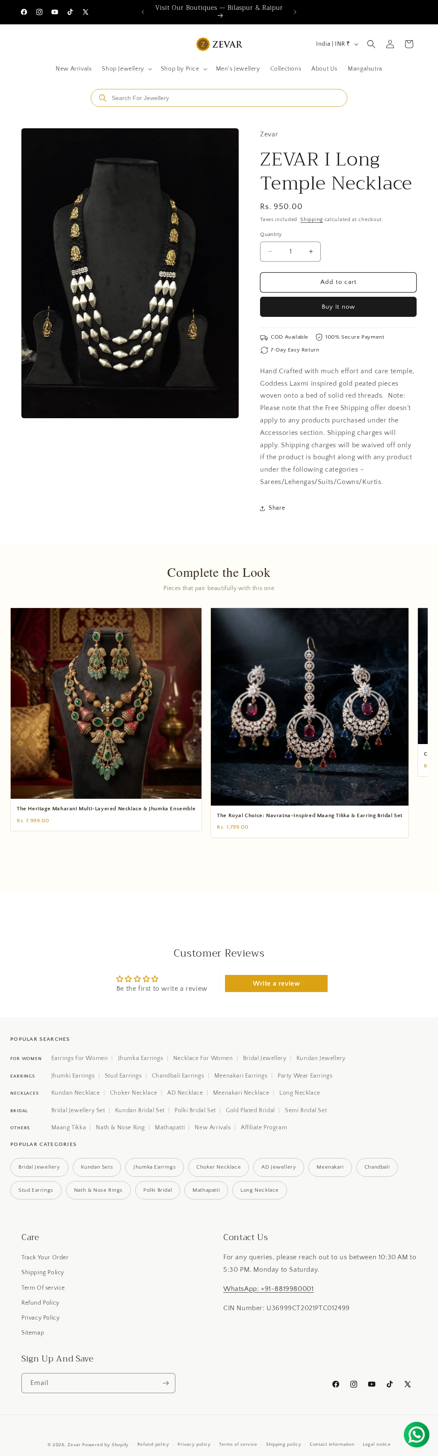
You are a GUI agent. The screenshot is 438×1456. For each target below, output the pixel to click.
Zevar (74, 1444)
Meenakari (330, 1167)
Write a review (276, 983)
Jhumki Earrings (73, 1075)
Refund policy (153, 1444)
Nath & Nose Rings (98, 1190)
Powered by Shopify (105, 1444)
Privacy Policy (40, 1317)
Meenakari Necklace (241, 1093)
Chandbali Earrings (178, 1075)
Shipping (311, 219)
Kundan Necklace (75, 1093)
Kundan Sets (97, 1167)
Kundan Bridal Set (140, 1110)
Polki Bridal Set (195, 1110)
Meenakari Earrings (241, 1075)
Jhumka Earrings (140, 1058)
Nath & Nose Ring (120, 1127)
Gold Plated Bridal (250, 1110)
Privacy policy (194, 1444)
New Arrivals (213, 1127)
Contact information (332, 1444)
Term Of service (43, 1288)
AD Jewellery (278, 1167)
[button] (126, 69)
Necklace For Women (203, 1058)
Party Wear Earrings (305, 1075)
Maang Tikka (68, 1127)
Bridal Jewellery (265, 1058)
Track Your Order (45, 1257)
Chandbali (377, 1167)
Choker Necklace (133, 1093)
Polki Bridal (157, 1190)
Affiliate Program (264, 1127)
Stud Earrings (123, 1075)
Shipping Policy (42, 1272)
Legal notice (377, 1444)
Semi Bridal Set (306, 1110)
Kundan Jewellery (321, 1058)
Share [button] (277, 508)
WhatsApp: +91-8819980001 (268, 1289)
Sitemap (32, 1332)
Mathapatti (170, 1127)
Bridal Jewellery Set (78, 1110)
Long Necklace (299, 1093)
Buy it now (338, 306)
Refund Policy (40, 1302)
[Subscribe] (165, 1383)
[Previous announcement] (142, 12)
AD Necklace (185, 1093)
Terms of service (238, 1444)
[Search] (103, 98)
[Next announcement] (295, 12)
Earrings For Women (79, 1058)
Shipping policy (284, 1444)
